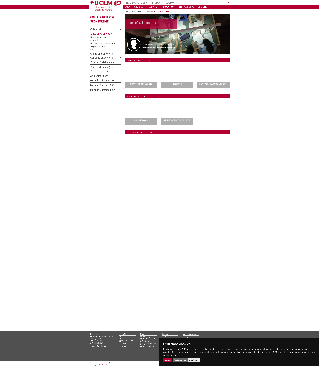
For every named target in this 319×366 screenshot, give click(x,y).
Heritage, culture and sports (102, 43)
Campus (122, 338)
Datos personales (111, 365)
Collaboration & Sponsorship (141, 12)
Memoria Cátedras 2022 (102, 80)
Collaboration (97, 29)
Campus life (144, 341)
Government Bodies (126, 340)
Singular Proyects (97, 46)
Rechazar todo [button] (180, 360)
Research (94, 40)
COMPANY (171, 2)
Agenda (121, 341)
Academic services (147, 346)
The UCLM (123, 334)
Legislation (123, 346)
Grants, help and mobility (149, 343)
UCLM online (144, 340)
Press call (122, 343)
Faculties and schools (169, 337)
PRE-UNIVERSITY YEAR (136, 2)
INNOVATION (168, 6)
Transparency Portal (126, 345)
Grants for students (98, 37)
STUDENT (157, 2)
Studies (143, 334)
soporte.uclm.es (99, 346)
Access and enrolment (148, 338)
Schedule (143, 345)
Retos (93, 49)
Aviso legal (93, 365)
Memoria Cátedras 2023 (102, 85)
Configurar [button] (194, 360)
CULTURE (202, 6)
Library (185, 337)
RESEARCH (152, 6)
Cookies (101, 365)
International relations (127, 337)
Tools (226, 3)
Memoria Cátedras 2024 (102, 90)
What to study (145, 337)
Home (127, 12)
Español (217, 3)
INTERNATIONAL (186, 6)
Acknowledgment (99, 76)
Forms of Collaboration (102, 62)
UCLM (128, 6)
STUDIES (138, 6)
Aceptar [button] (167, 360)
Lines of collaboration (101, 33)
